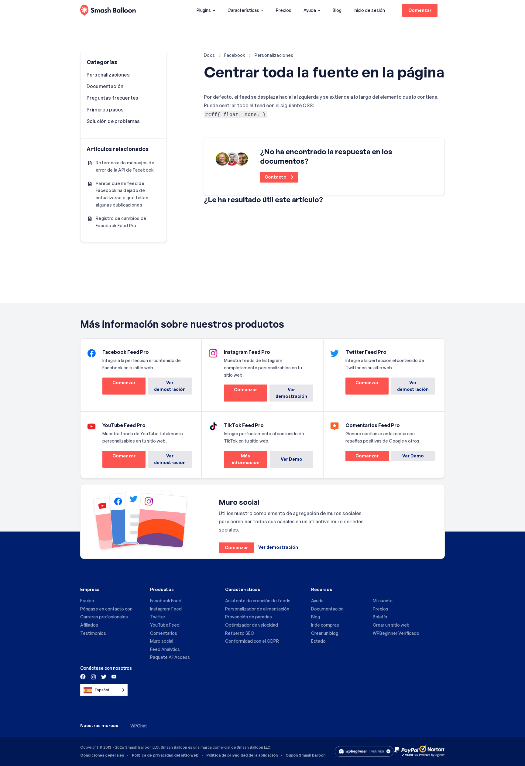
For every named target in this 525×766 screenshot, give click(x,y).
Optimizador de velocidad (251, 625)
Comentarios (163, 633)
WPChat (138, 725)
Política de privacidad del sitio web (165, 755)
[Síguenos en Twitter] (103, 676)
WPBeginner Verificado (396, 633)
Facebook (234, 55)
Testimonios (93, 633)
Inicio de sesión (369, 10)
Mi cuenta (383, 600)
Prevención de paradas (248, 616)
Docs (209, 55)
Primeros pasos (105, 110)
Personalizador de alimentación (257, 608)
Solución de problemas (113, 121)
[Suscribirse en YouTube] (113, 676)
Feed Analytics (165, 649)
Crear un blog (324, 633)
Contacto (276, 177)
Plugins (204, 10)
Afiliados (89, 625)
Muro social (161, 641)
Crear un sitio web (391, 625)
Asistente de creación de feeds (257, 600)
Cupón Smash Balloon (305, 755)
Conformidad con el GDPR (252, 641)
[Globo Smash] (108, 10)
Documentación (105, 86)
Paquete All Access (170, 657)
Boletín (380, 616)
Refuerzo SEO (239, 633)
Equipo (87, 600)
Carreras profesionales (104, 616)
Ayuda (310, 10)
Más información (241, 460)
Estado (318, 641)
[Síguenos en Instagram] (93, 676)
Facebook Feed (165, 600)
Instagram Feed (166, 608)
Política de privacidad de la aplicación (242, 755)
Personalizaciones (274, 55)
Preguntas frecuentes (112, 98)
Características (243, 10)
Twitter (157, 616)
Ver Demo (291, 459)
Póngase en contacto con (106, 608)
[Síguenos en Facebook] (83, 676)
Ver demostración (170, 386)
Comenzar (419, 10)
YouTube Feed (165, 625)
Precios (283, 10)
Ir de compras (325, 625)
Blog (337, 10)
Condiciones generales (102, 755)
